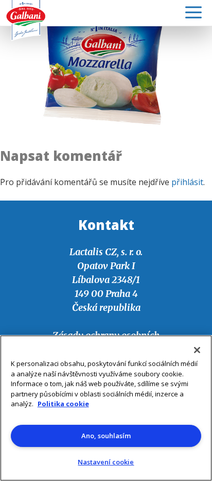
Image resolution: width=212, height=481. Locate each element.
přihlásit (187, 182)
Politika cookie (63, 403)
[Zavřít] (197, 350)
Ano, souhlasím (106, 435)
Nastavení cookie (106, 462)
